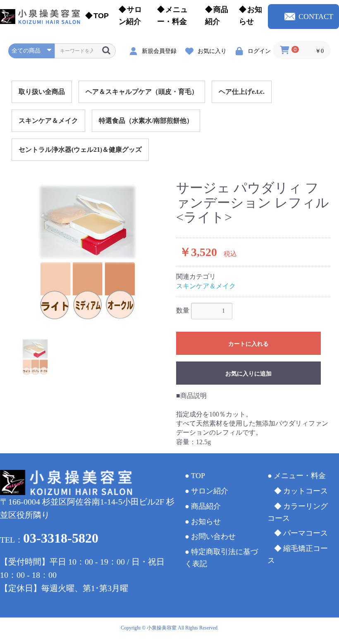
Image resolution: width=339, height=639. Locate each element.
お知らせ (250, 15)
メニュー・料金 (172, 15)
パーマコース (305, 533)
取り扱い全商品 (42, 91)
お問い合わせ (213, 536)
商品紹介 (216, 15)
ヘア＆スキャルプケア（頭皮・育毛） (142, 91)
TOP (101, 16)
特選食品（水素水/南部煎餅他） (146, 120)
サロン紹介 (130, 15)
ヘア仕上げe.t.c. (242, 91)
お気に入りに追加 (248, 373)
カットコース (305, 491)
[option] (89, 253)
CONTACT (315, 16)
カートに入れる (248, 343)
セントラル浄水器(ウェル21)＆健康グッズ (80, 149)
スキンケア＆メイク (48, 120)
